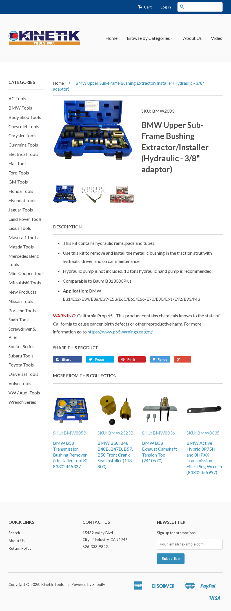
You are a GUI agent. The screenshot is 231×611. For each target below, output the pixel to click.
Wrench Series (22, 402)
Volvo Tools (19, 383)
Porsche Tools (22, 310)
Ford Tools (18, 172)
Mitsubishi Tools (24, 282)
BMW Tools (20, 107)
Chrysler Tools (22, 135)
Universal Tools (23, 374)
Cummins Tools (23, 144)
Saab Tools (19, 319)
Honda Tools (20, 191)
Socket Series (21, 346)
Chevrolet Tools (23, 126)
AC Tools (17, 98)
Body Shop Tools (24, 117)
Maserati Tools (23, 237)
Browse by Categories (149, 38)
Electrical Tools (23, 154)
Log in (166, 7)
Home (111, 38)
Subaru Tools (21, 355)
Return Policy (20, 548)
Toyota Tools (21, 364)
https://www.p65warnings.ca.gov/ (120, 331)
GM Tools (18, 181)
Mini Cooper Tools (26, 273)
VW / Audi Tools (24, 392)
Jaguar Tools (20, 209)
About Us (192, 38)
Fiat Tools (18, 163)
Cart (147, 7)
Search (14, 533)
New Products (22, 291)
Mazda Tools (21, 246)
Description (67, 226)
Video (217, 38)
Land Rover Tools (25, 219)
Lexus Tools (19, 228)
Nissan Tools (20, 301)
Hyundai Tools (22, 200)
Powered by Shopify (88, 584)
